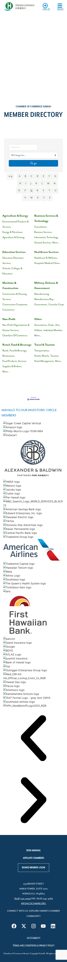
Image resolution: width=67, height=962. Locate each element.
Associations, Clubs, (44, 325)
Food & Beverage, (18, 350)
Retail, (5, 350)
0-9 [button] (10, 176)
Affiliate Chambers (33, 858)
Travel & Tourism (44, 344)
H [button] (20, 183)
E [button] (43, 176)
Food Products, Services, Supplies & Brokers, (14, 364)
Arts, (57, 325)
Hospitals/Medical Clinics (47, 263)
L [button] (42, 183)
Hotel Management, (44, 361)
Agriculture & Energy (15, 215)
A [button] (19, 176)
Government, (41, 304)
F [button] (49, 176)
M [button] (48, 183)
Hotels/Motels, (42, 355)
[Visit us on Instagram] (33, 926)
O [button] (19, 190)
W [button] (31, 197)
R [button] (37, 190)
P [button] (25, 190)
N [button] (54, 183)
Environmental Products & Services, (15, 224)
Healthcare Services (46, 252)
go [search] (35, 163)
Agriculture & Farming (13, 237)
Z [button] (49, 197)
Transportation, (42, 350)
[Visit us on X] (24, 926)
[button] (33, 739)
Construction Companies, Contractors (15, 307)
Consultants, (40, 226)
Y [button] (44, 197)
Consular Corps (56, 304)
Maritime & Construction (10, 285)
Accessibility (33, 938)
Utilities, (38, 330)
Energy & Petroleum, (12, 232)
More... (56, 242)
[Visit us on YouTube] (43, 926)
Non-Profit (8, 319)
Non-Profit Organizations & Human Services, (16, 328)
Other (38, 319)
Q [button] (31, 190)
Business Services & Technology (46, 218)
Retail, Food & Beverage (17, 344)
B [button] (25, 176)
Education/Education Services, (13, 261)
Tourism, (54, 355)
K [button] (36, 183)
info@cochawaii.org (33, 903)
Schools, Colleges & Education (12, 271)
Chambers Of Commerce (14, 335)
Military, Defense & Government (46, 285)
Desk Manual (33, 850)
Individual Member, (53, 330)
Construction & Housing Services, (14, 297)
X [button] (38, 197)
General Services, (43, 242)
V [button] (25, 197)
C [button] (31, 176)
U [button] (55, 190)
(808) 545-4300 (22, 898)
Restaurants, (8, 355)
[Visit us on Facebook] (14, 926)
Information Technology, (46, 237)
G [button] (55, 176)
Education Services (14, 252)
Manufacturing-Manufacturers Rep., (44, 297)
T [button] (49, 190)
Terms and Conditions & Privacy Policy (33, 945)
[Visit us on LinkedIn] (53, 926)
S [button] (43, 190)
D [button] (37, 176)
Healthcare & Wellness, (46, 258)
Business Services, (43, 232)
